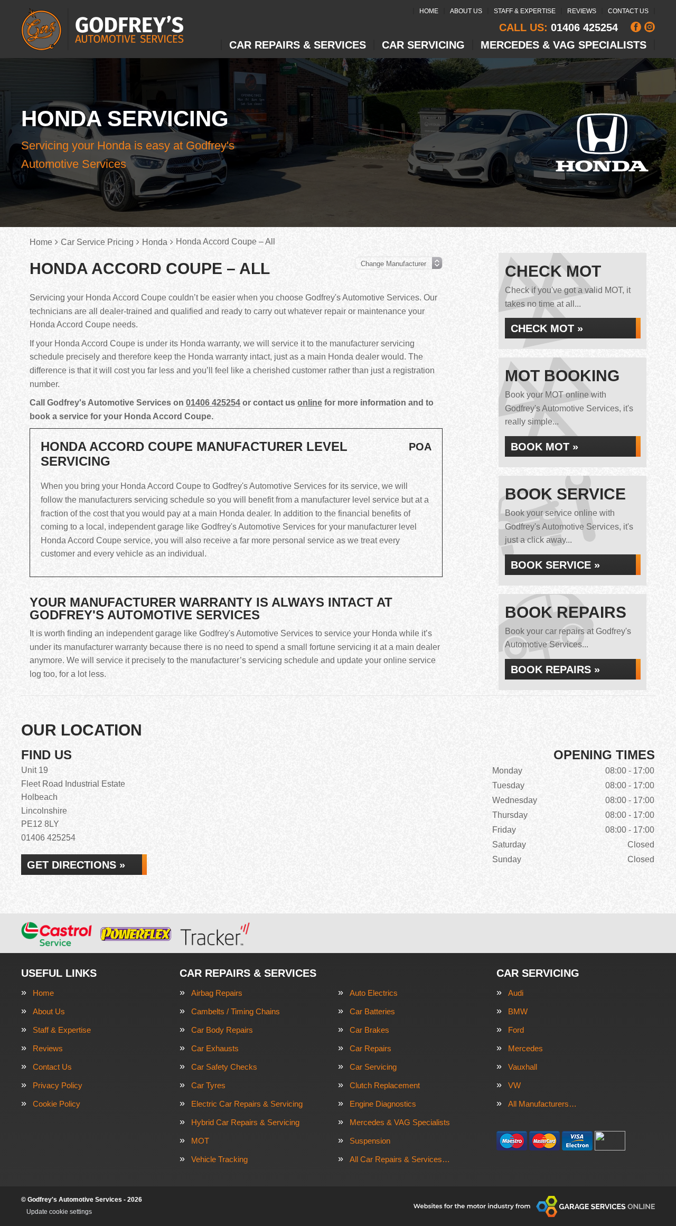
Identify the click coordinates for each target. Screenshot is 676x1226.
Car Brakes (369, 1030)
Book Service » (555, 565)
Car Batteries (372, 1011)
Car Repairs (370, 1048)
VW (514, 1085)
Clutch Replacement (385, 1085)
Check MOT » (547, 328)
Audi (515, 993)
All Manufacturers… (542, 1104)
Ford (516, 1030)
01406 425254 (558, 27)
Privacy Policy (57, 1085)
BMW (518, 1011)
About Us (466, 11)
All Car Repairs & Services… (400, 1159)
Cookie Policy (56, 1104)
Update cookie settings (59, 1211)
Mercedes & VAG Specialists (563, 45)
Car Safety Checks (224, 1067)
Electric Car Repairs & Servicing (247, 1104)
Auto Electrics (374, 993)
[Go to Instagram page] (649, 27)
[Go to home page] (102, 29)
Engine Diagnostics (383, 1104)
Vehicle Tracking (219, 1159)
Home (428, 11)
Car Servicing (423, 45)
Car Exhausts (215, 1048)
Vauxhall (522, 1067)
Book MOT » (544, 446)
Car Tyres (208, 1085)
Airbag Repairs (216, 993)
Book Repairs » (555, 669)
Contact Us (628, 11)
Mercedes (525, 1048)
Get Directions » (76, 865)
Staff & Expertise (525, 11)
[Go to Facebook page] (636, 27)
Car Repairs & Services (297, 45)
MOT (200, 1141)
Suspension (370, 1141)
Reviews (581, 11)
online (309, 402)
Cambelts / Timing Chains (235, 1011)
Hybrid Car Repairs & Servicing (245, 1122)
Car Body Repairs (222, 1030)
